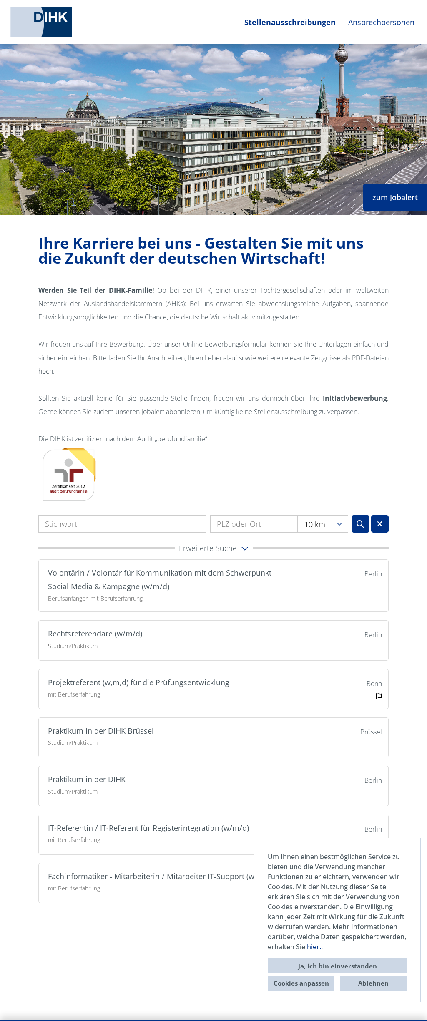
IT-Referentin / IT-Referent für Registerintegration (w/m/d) (148, 828)
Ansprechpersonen (381, 22)
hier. (314, 946)
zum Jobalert (395, 197)
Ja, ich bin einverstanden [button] (337, 966)
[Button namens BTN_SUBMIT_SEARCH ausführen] (360, 524)
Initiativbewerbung (355, 398)
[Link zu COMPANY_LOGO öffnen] (41, 22)
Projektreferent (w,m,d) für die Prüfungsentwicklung (138, 682)
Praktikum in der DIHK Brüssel (101, 731)
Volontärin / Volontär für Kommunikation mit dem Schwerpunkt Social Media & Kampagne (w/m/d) (159, 579)
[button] (213, 548)
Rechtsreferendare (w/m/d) (95, 634)
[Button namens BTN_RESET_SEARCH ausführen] (380, 524)
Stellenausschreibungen (290, 22)
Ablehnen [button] (373, 983)
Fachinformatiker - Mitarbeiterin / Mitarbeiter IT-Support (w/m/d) (161, 876)
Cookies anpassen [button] (301, 983)
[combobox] (323, 524)
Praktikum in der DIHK (87, 779)
